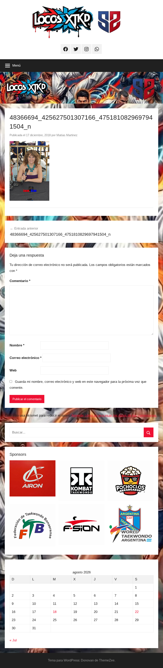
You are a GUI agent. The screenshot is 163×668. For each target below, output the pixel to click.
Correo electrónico (26, 358)
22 (137, 612)
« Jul (13, 640)
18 (54, 612)
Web (13, 370)
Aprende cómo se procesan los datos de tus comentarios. (114, 415)
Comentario (20, 281)
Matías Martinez (67, 135)
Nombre (17, 345)
